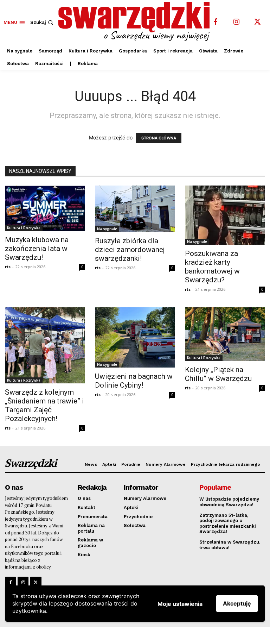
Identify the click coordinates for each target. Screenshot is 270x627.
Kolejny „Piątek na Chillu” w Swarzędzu (218, 374)
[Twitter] (257, 22)
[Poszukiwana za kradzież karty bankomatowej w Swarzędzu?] (225, 215)
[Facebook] (215, 22)
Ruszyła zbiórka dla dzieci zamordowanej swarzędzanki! (130, 250)
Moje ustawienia (180, 603)
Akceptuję (237, 603)
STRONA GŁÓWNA (158, 138)
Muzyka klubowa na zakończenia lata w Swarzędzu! (37, 249)
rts (8, 266)
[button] (42, 22)
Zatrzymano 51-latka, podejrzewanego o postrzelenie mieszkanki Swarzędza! (227, 523)
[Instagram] (236, 22)
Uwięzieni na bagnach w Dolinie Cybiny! (134, 380)
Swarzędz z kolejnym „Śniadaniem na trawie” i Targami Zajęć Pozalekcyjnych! (44, 405)
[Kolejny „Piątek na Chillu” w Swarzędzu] (225, 334)
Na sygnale (107, 228)
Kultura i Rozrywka (23, 227)
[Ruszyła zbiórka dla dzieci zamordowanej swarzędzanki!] (135, 209)
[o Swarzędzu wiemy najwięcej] (136, 21)
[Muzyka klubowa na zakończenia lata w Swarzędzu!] (45, 208)
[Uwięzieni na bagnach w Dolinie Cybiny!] (135, 337)
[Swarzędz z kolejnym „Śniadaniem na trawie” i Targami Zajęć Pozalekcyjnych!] (45, 345)
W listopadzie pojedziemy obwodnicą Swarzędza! (229, 501)
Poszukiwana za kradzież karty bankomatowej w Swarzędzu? (212, 266)
